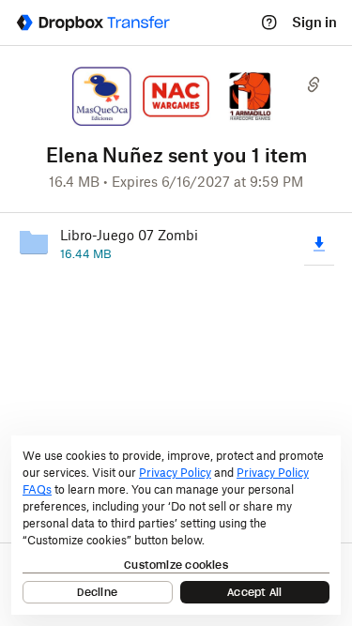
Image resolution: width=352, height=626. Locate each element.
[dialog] (176, 525)
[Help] (269, 23)
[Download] (319, 243)
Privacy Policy (175, 473)
